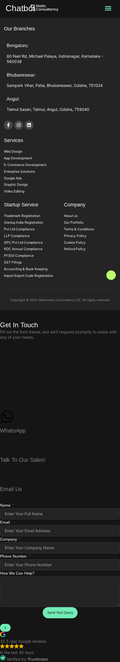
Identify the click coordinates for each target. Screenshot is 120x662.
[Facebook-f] (8, 125)
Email (5, 522)
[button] (108, 8)
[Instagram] (18, 125)
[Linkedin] (29, 125)
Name (6, 505)
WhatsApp (13, 431)
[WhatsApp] (7, 417)
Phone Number (14, 556)
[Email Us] (7, 475)
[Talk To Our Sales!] (7, 446)
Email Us (11, 489)
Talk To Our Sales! (22, 460)
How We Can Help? (17, 573)
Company (9, 539)
